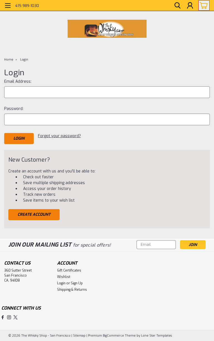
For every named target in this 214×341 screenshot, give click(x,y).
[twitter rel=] (15, 317)
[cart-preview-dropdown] (203, 5)
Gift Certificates (69, 270)
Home (8, 59)
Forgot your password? (59, 136)
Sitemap (79, 336)
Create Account (34, 214)
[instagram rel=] (9, 317)
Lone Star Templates (156, 336)
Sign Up (77, 283)
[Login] (190, 5)
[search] (177, 5)
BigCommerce (113, 336)
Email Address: (17, 81)
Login (24, 59)
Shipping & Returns (72, 289)
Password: (13, 108)
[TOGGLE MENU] (7, 6)
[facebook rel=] (3, 317)
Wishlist (63, 277)
